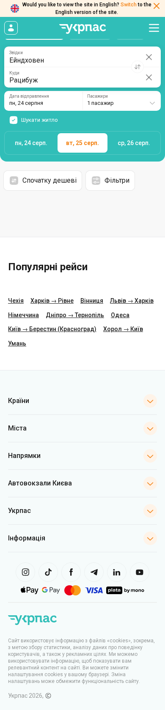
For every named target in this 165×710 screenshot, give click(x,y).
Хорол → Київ (123, 329)
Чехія (16, 300)
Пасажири (97, 96)
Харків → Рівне (52, 300)
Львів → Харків (132, 300)
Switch (129, 5)
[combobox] (121, 101)
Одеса (120, 315)
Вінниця (91, 300)
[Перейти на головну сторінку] (82, 29)
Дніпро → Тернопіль (75, 315)
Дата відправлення (29, 96)
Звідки (16, 53)
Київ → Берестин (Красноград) (52, 329)
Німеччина (23, 315)
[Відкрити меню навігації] (154, 28)
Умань (17, 343)
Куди (14, 73)
